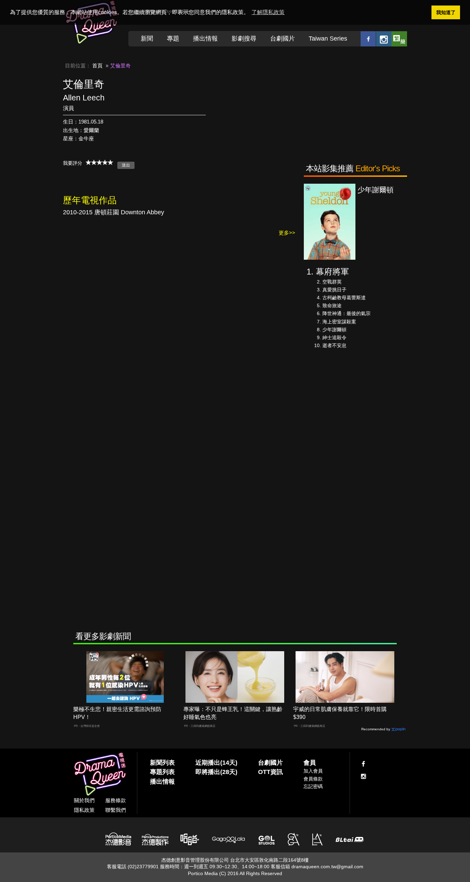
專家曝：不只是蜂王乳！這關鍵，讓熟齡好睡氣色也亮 (232, 713)
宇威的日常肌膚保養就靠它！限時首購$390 (340, 713)
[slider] (99, 162)
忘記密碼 (313, 786)
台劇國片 (282, 38)
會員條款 (313, 779)
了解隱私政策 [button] (268, 12)
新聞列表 (162, 762)
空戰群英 (332, 281)
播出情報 (205, 38)
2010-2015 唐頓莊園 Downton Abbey (113, 212)
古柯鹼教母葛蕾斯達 (344, 297)
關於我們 (84, 800)
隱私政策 (84, 810)
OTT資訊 (270, 771)
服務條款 (115, 800)
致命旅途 (332, 305)
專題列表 (162, 771)
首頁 (97, 65)
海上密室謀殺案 (339, 321)
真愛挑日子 (334, 289)
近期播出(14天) (216, 762)
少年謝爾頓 (334, 329)
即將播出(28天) (216, 771)
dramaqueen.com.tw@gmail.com (327, 866)
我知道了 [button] (446, 12)
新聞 (147, 38)
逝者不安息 (334, 345)
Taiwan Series (328, 38)
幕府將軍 (332, 271)
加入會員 (313, 771)
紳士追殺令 (334, 337)
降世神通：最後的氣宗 (346, 313)
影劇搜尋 (244, 38)
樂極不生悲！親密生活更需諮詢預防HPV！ (117, 713)
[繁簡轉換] (399, 38)
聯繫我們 (115, 810)
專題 (173, 38)
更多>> (287, 233)
